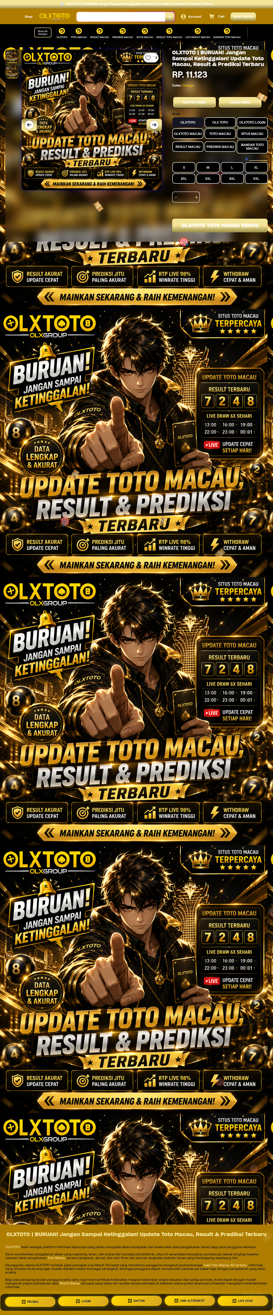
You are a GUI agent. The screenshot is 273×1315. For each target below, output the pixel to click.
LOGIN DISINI (240, 102)
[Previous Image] (29, 125)
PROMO (33, 1301)
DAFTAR (139, 1300)
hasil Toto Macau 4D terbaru (225, 1265)
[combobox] (121, 17)
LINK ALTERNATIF (192, 1301)
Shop (29, 16)
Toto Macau (56, 1258)
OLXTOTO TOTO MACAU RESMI (220, 225)
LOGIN (86, 1300)
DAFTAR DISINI (194, 102)
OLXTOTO (13, 1247)
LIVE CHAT (245, 1301)
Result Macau (70, 1283)
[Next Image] (154, 125)
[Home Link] (55, 17)
